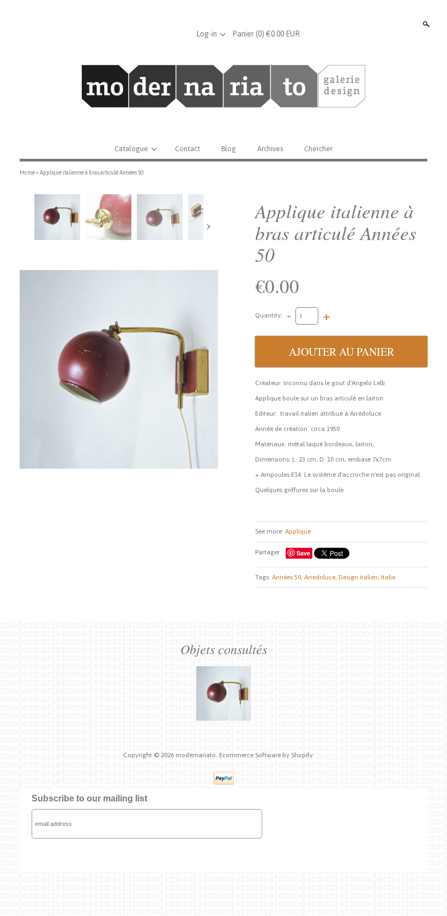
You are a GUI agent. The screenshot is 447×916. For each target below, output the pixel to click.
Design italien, (359, 577)
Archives (270, 149)
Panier (266, 33)
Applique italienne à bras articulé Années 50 (91, 172)
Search (425, 24)
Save (303, 553)
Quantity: (268, 315)
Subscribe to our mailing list (89, 798)
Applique (298, 531)
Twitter (162, 33)
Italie (388, 577)
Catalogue (131, 149)
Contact (187, 149)
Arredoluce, (320, 577)
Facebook (144, 33)
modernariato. (197, 755)
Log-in (206, 33)
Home (27, 172)
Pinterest (180, 33)
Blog (228, 149)
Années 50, (287, 577)
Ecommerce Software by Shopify (266, 755)
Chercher (318, 149)
